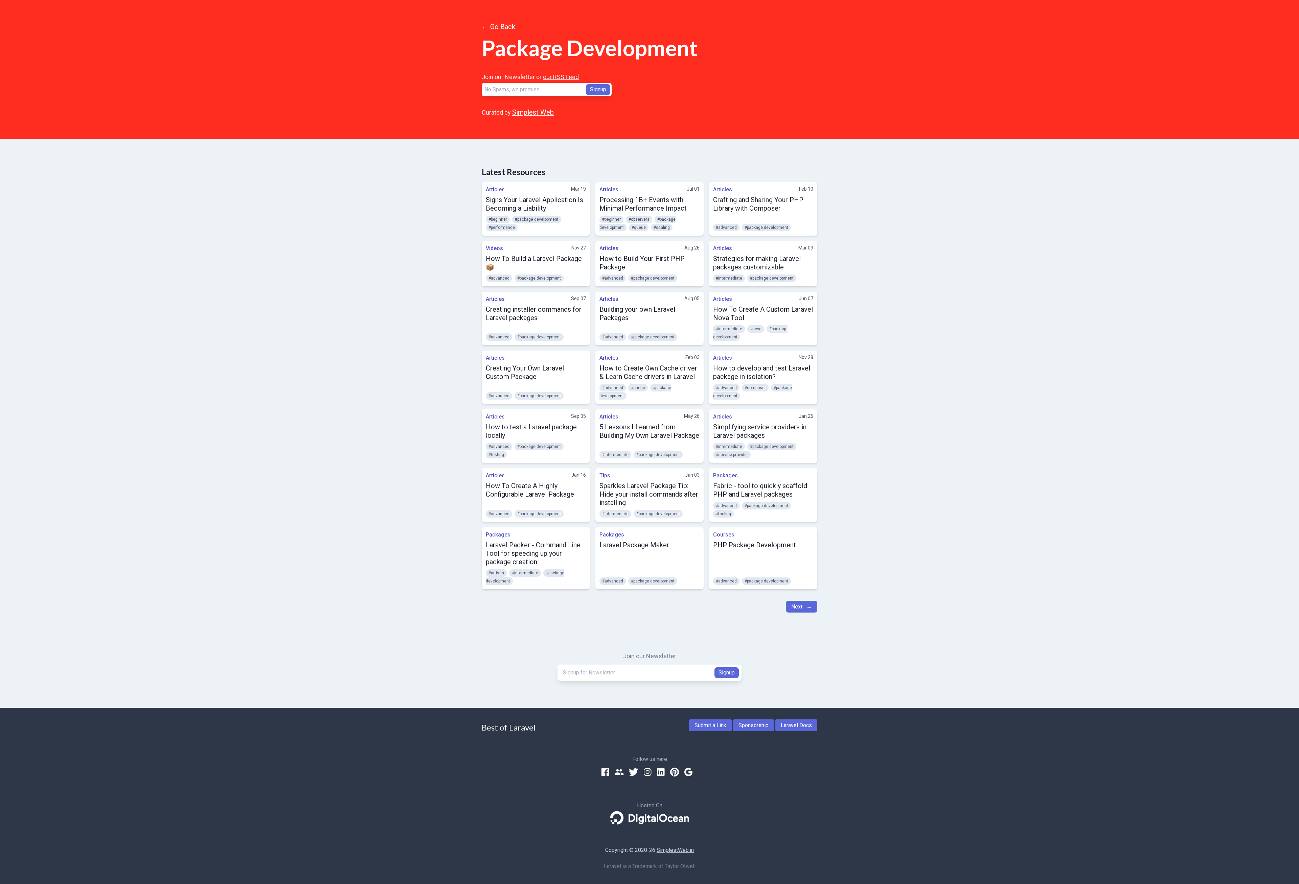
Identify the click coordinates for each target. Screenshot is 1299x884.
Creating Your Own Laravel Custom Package (525, 372)
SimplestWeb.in (675, 850)
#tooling (723, 513)
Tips (604, 475)
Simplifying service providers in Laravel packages (759, 431)
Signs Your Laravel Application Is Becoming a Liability (534, 204)
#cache (638, 387)
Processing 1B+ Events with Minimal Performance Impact (643, 204)
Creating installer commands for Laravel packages (534, 313)
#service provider (732, 454)
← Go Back (498, 27)
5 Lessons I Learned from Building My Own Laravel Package (649, 431)
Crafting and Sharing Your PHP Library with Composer (758, 204)
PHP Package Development (754, 545)
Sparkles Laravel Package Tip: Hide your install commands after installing (648, 494)
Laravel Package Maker (634, 545)
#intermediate (729, 278)
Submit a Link (710, 725)
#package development (537, 219)
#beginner (497, 219)
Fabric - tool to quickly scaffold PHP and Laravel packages (760, 490)
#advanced (726, 227)
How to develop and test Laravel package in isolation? (761, 372)
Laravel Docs (796, 725)
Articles (495, 189)
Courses (723, 534)
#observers (639, 219)
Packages (725, 475)
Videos (494, 248)
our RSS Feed (561, 76)
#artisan (496, 573)
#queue (639, 227)
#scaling (662, 227)
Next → (801, 606)
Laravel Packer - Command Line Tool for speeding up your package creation (533, 553)
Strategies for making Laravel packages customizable (757, 263)
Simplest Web (533, 112)
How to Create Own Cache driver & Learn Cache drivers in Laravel (648, 372)
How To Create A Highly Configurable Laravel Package (530, 490)
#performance (501, 227)
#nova (755, 329)
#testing (496, 454)
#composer (755, 387)
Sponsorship (753, 725)
